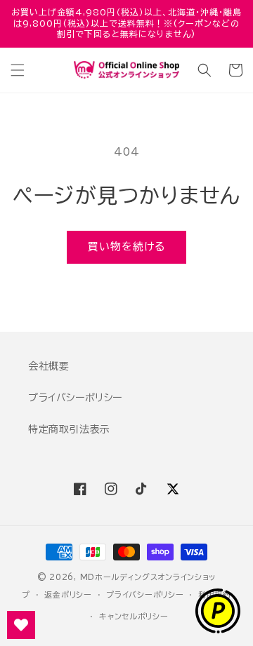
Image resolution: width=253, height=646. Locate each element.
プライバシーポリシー (75, 398)
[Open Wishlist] (21, 625)
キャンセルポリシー (133, 616)
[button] (17, 70)
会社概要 (48, 366)
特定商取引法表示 (69, 429)
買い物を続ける (126, 246)
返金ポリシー (67, 594)
